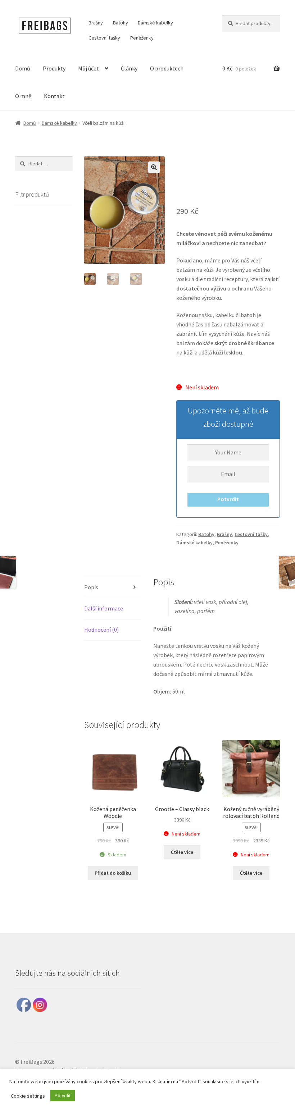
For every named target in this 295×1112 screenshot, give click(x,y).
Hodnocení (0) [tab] (101, 629)
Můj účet (88, 68)
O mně (23, 96)
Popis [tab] (91, 587)
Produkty (54, 68)
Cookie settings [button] (28, 1096)
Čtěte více (182, 852)
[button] (154, 167)
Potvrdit (228, 499)
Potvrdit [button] (63, 1096)
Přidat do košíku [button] (113, 873)
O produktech (166, 68)
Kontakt (54, 96)
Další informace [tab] (103, 608)
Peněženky (142, 38)
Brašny (95, 22)
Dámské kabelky (155, 22)
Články (129, 68)
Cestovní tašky (104, 38)
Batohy (120, 22)
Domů (22, 68)
